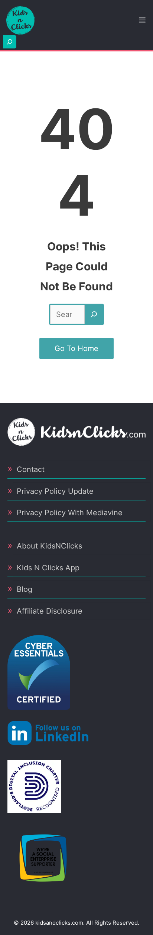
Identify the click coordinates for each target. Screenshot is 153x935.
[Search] (94, 314)
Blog (24, 589)
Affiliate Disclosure (49, 611)
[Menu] (142, 20)
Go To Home (76, 348)
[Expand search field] (9, 41)
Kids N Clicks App (48, 567)
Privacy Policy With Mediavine (70, 512)
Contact (31, 469)
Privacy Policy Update (55, 491)
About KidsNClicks (49, 545)
